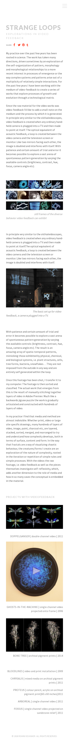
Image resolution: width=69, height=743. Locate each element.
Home (64, 6)
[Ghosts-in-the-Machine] (34, 543)
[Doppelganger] (34, 505)
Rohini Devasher (14, 6)
